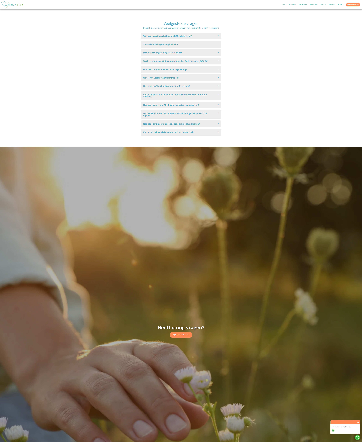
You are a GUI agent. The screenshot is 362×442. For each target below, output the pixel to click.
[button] (314, 4)
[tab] (181, 36)
